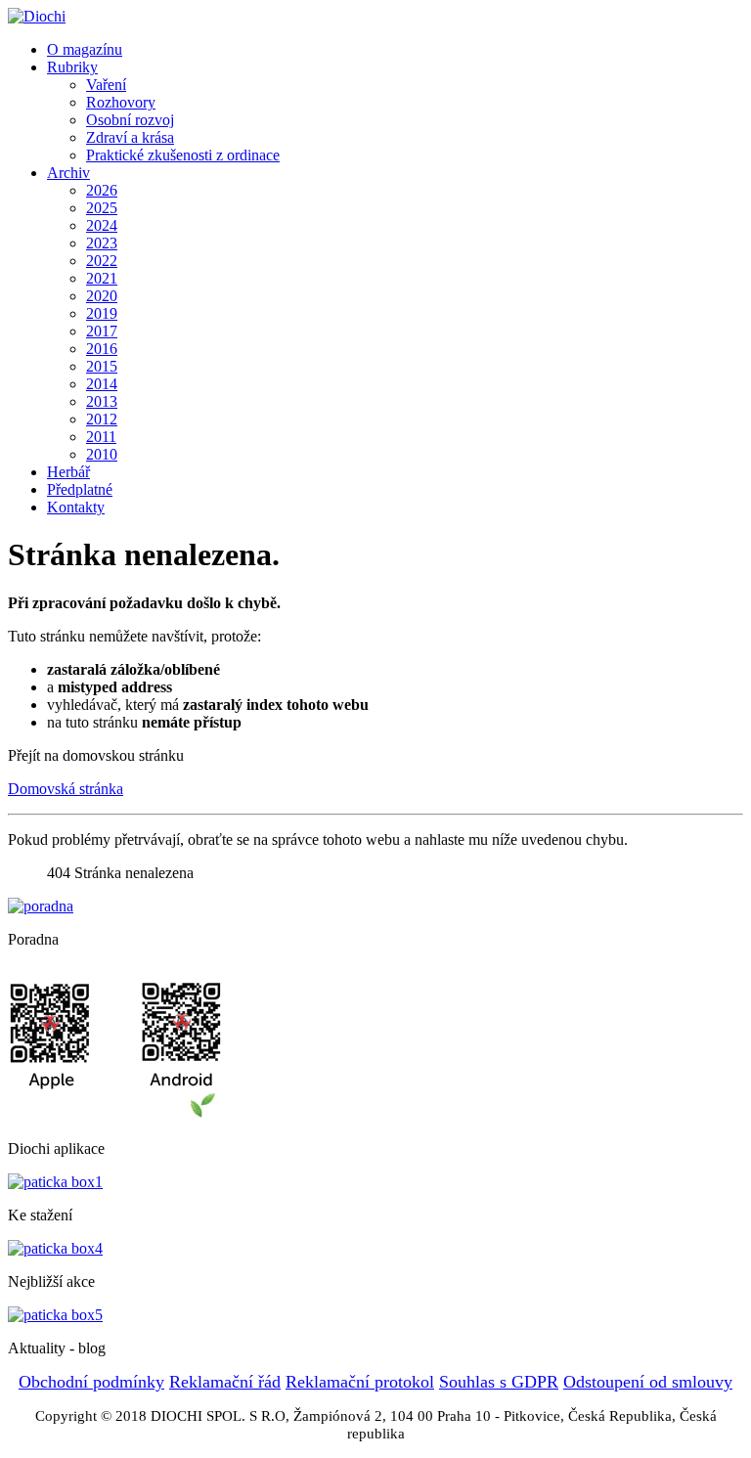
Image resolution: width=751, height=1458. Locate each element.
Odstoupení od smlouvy (647, 1382)
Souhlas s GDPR (498, 1382)
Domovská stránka (65, 788)
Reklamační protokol (360, 1382)
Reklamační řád (225, 1382)
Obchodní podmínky (91, 1382)
